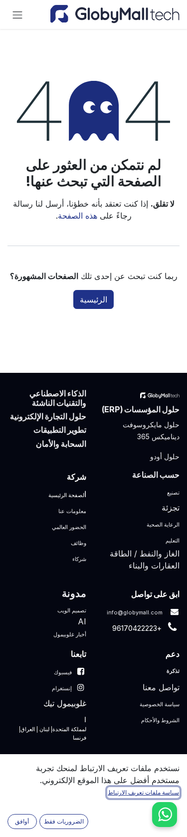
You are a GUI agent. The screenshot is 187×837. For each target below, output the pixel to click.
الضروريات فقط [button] (64, 821)
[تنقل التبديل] (17, 14)
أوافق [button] (22, 821)
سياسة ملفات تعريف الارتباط (143, 792)
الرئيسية (93, 299)
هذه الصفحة (77, 216)
